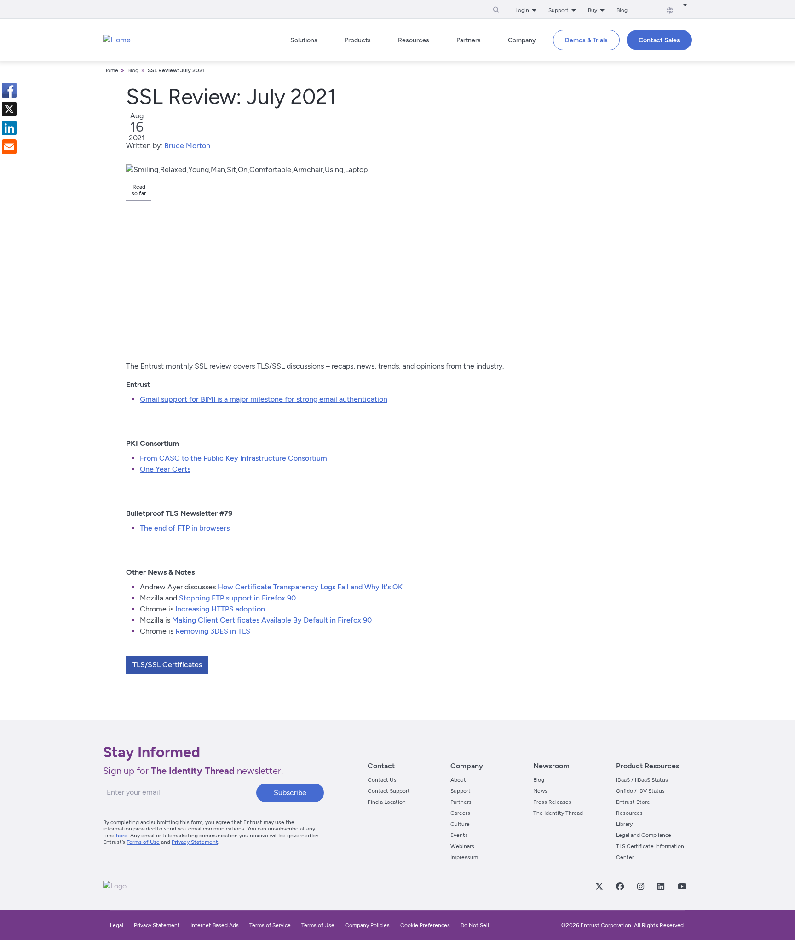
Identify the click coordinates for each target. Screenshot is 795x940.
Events (459, 835)
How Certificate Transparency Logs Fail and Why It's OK (310, 586)
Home (110, 70)
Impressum (464, 857)
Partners (461, 802)
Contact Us (382, 780)
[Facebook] (620, 886)
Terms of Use (143, 842)
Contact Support (389, 791)
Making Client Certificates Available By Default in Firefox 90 (272, 620)
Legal (116, 925)
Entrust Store (633, 802)
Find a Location (387, 802)
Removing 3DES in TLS (212, 631)
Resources (629, 813)
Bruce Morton (187, 145)
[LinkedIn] (660, 886)
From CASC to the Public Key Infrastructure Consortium (233, 458)
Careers (460, 813)
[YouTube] (681, 886)
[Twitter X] (599, 886)
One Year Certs (165, 469)
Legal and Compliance (643, 835)
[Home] (117, 40)
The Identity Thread (558, 813)
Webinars (462, 846)
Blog (622, 10)
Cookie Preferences (425, 925)
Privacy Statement (195, 842)
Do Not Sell (475, 925)
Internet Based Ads (214, 925)
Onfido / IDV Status (640, 791)
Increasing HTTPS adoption (220, 609)
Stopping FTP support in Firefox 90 (237, 598)
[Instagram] (640, 886)
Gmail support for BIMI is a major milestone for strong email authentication (263, 399)
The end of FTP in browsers (185, 528)
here (121, 835)
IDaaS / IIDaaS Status (642, 780)
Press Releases (552, 802)
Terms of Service (270, 925)
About (458, 780)
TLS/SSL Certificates (167, 664)
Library (624, 824)
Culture (460, 824)
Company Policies (367, 925)
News (540, 791)
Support (460, 791)
